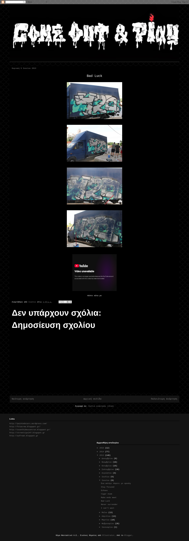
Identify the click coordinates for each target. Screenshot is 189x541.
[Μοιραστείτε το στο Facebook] (67, 302)
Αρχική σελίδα (92, 399)
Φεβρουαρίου (108, 524)
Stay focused (107, 487)
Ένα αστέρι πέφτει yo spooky (116, 483)
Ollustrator (108, 535)
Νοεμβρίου (107, 462)
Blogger (128, 535)
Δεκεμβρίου (108, 458)
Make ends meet (108, 498)
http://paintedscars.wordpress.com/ (28, 424)
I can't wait (107, 508)
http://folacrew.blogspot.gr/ (24, 427)
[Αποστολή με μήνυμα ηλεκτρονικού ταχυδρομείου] (60, 302)
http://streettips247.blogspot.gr (27, 433)
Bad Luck (105, 501)
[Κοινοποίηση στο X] (65, 302)
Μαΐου (105, 512)
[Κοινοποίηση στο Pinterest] (70, 302)
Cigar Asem (106, 494)
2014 (102, 452)
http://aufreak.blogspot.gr (23, 436)
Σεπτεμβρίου (108, 469)
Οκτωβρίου (107, 466)
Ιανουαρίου (108, 527)
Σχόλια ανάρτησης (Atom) (101, 406)
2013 (102, 455)
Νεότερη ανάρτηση (23, 399)
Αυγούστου (107, 473)
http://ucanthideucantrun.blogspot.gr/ (29, 430)
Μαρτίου (106, 520)
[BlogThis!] (62, 302)
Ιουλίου (106, 477)
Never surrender (109, 504)
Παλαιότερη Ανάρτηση (164, 399)
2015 (102, 448)
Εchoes (104, 490)
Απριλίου (107, 516)
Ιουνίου (106, 480)
